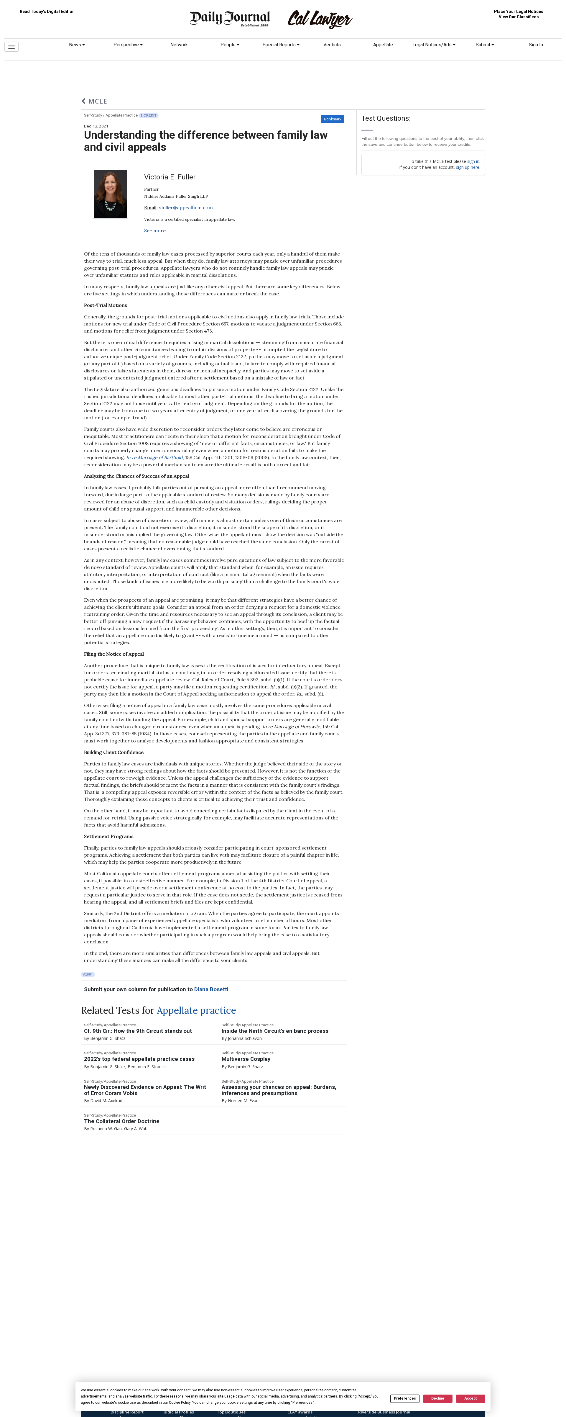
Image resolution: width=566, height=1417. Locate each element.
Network (179, 45)
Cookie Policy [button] (179, 1402)
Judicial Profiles (179, 1412)
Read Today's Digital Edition (47, 11)
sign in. (473, 161)
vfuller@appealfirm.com (186, 207)
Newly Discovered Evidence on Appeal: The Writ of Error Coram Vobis (145, 1090)
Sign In (536, 45)
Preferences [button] (302, 1402)
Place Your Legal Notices (518, 11)
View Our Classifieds (519, 16)
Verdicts (332, 45)
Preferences (405, 1398)
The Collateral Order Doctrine (121, 1121)
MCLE (97, 101)
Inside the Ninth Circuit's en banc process (275, 1031)
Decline (437, 1398)
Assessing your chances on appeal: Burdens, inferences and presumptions (279, 1090)
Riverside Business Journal (384, 1412)
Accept (470, 1398)
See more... (156, 230)
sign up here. (468, 167)
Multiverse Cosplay (246, 1059)
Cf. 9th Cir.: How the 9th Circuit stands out (138, 1031)
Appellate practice (196, 1010)
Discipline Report (127, 1412)
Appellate (383, 45)
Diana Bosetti (211, 989)
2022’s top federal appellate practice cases (139, 1059)
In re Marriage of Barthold (154, 457)
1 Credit (149, 115)
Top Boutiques (231, 1412)
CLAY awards (299, 1412)
